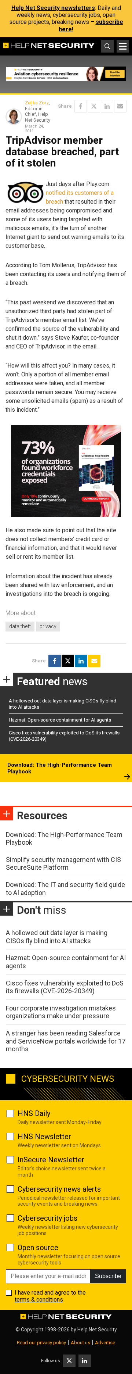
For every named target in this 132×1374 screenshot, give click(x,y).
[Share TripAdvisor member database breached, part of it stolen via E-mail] (120, 106)
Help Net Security (97, 1329)
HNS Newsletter (44, 1136)
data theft (20, 626)
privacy (48, 626)
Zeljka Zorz (37, 102)
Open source (38, 1247)
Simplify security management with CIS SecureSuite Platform (63, 864)
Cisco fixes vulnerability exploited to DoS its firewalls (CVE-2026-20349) (65, 987)
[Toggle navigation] (123, 46)
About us (80, 1342)
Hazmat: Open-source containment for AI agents (60, 720)
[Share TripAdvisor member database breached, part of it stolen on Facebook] (80, 106)
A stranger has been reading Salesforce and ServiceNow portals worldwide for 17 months (65, 1041)
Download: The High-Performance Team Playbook (59, 768)
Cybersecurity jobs (47, 1218)
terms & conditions (39, 1299)
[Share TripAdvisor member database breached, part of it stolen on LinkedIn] (107, 106)
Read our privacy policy (41, 1342)
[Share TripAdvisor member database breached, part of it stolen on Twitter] (94, 106)
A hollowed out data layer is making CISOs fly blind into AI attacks (56, 937)
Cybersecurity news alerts (59, 1189)
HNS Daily (34, 1113)
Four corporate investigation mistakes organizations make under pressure (61, 1012)
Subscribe (108, 1276)
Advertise (105, 1342)
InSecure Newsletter (51, 1159)
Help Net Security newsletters (53, 7)
